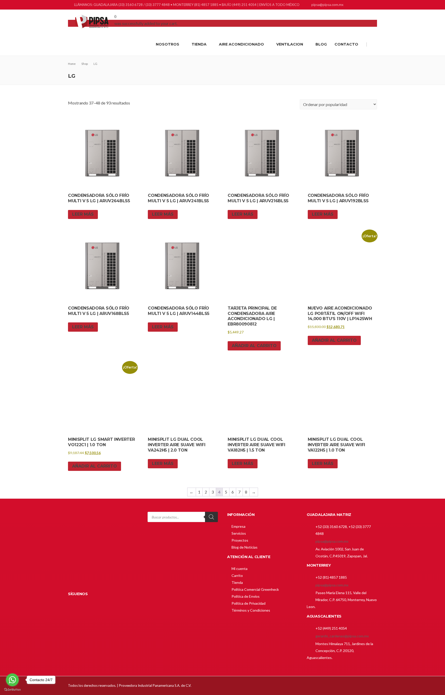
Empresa (238, 526)
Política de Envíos (246, 596)
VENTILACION (289, 44)
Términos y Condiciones (251, 610)
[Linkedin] (361, 5)
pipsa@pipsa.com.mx (331, 541)
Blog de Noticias (245, 547)
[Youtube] (374, 5)
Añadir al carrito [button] (254, 345)
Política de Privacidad (249, 603)
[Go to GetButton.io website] (12, 689)
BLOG (321, 44)
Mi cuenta (239, 568)
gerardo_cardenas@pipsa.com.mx (342, 636)
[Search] (211, 517)
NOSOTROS (167, 44)
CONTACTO (346, 44)
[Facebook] (354, 5)
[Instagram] (367, 5)
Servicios (239, 533)
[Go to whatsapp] (12, 679)
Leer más (83, 214)
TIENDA (199, 44)
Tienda (237, 582)
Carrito (237, 575)
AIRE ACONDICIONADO (241, 44)
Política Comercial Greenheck (255, 589)
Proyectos (240, 540)
